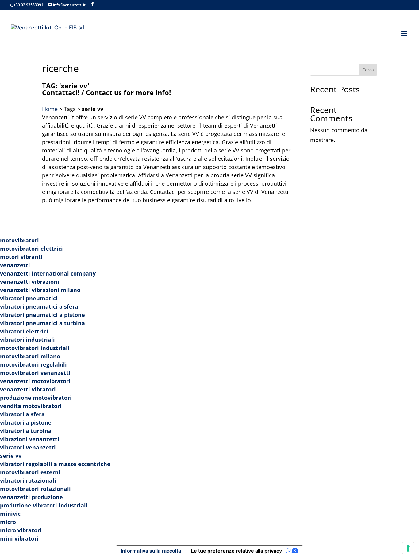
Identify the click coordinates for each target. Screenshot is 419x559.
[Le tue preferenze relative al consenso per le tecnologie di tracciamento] (408, 548)
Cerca (368, 70)
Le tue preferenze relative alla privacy (236, 551)
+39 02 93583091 (28, 4)
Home (50, 109)
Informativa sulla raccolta (151, 551)
